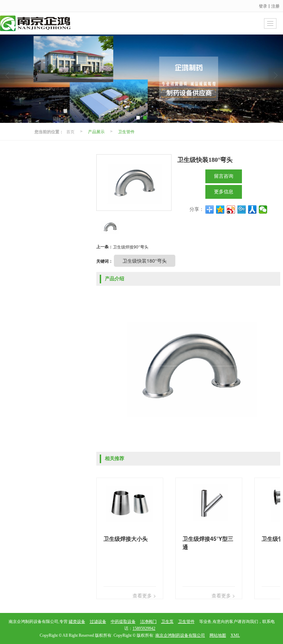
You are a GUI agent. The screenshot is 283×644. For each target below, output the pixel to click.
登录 (263, 6)
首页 (70, 131)
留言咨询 (223, 176)
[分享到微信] (263, 209)
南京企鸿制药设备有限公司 (180, 635)
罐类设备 (77, 621)
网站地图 (217, 635)
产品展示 (96, 131)
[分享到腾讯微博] (241, 209)
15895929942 (144, 628)
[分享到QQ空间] (220, 209)
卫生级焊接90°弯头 (130, 247)
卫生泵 (167, 621)
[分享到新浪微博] (231, 209)
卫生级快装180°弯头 (145, 260)
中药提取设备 (123, 621)
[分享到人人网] (252, 209)
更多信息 (223, 191)
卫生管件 (126, 131)
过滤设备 (98, 621)
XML (235, 635)
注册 (275, 6)
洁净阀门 (148, 621)
